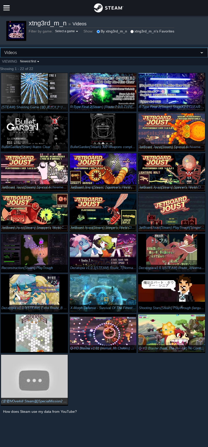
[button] (67, 31)
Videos (79, 23)
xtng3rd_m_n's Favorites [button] (154, 31)
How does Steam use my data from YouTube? (40, 411)
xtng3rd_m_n (47, 23)
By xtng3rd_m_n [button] (114, 31)
